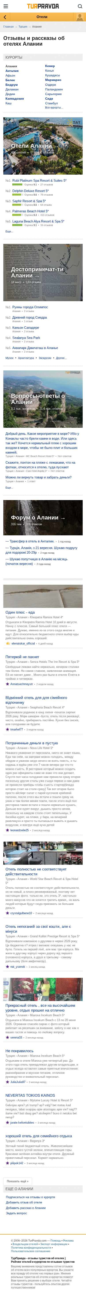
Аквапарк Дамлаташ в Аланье (35, 348)
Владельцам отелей (25, 1244)
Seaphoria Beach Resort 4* (47, 707)
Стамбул (51, 103)
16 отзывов (46, 225)
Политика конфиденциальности (31, 1247)
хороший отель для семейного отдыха (39, 1136)
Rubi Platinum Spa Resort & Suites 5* (39, 180)
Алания (20, 456)
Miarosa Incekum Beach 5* (47, 1015)
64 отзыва (46, 205)
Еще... (9, 231)
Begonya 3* (37, 1141)
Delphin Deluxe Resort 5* (30, 191)
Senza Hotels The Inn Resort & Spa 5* (54, 661)
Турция (9, 456)
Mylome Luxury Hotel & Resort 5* (51, 1100)
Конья (49, 70)
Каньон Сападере (25, 327)
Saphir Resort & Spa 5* (29, 201)
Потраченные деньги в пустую (32, 743)
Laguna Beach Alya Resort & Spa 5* (38, 221)
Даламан (12, 89)
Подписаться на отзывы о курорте (30, 1197)
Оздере (50, 84)
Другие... (61, 358)
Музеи (9, 358)
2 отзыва (29, 311)
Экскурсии (45, 358)
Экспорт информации (53, 1244)
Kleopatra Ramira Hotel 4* (46, 617)
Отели (42, 17)
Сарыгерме (53, 94)
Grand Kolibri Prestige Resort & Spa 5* (55, 936)
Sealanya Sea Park (26, 338)
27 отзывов (46, 184)
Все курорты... (54, 107)
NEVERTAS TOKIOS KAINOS (30, 1095)
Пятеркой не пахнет (22, 657)
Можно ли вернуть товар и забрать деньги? (38, 477)
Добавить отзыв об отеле (24, 1202)
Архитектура (26, 358)
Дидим (10, 94)
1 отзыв (28, 321)
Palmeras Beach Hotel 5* (30, 211)
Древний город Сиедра (29, 317)
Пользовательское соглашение (30, 1251)
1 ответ (31, 481)
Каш (8, 103)
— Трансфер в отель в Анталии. (30, 541)
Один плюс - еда (20, 612)
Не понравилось (20, 1051)
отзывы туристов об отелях (46, 1258)
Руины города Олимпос (30, 307)
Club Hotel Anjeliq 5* (36, 471)
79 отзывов (46, 194)
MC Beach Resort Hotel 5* (40, 456)
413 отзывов (47, 215)
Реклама (68, 1240)
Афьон (10, 75)
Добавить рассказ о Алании (26, 1208)
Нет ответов (64, 456)
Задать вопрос (16, 1213)
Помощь (55, 1240)
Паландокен (54, 89)
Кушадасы (52, 75)
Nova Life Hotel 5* (41, 748)
